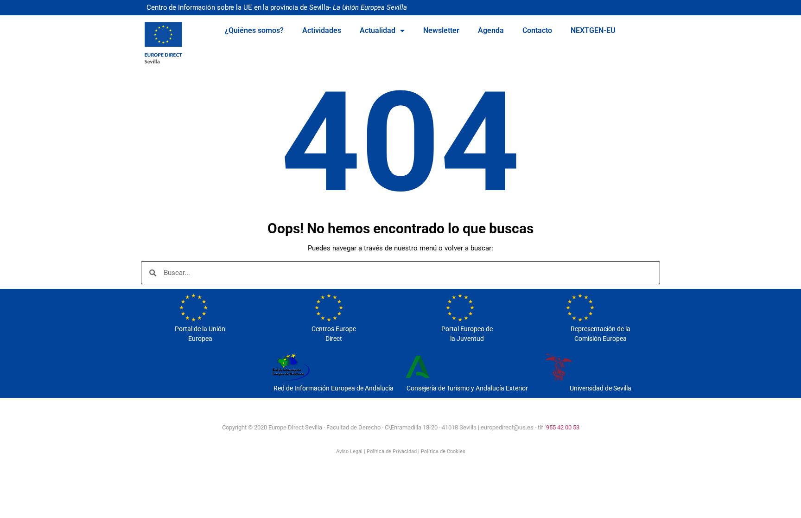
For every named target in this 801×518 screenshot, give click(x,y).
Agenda (491, 30)
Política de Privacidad (392, 451)
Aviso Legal (349, 451)
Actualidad (377, 30)
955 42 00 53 (562, 427)
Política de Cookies (443, 451)
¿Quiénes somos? (254, 30)
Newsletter (441, 30)
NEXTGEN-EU (593, 30)
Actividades (321, 30)
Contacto (537, 30)
